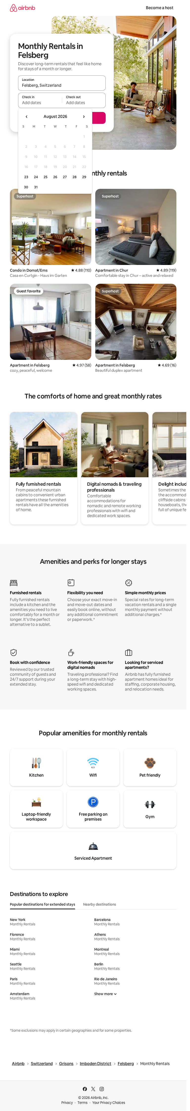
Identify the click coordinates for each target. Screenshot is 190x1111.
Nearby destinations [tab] (99, 904)
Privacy (67, 1102)
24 (36, 177)
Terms (82, 1102)
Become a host (159, 7)
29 (84, 177)
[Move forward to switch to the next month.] (83, 116)
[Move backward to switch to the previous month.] (26, 116)
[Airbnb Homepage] (22, 8)
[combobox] (62, 85)
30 (26, 187)
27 (65, 177)
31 (36, 187)
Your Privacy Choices (108, 1102)
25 (46, 177)
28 (74, 177)
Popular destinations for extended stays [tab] (42, 904)
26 (55, 177)
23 (26, 177)
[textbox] (40, 103)
